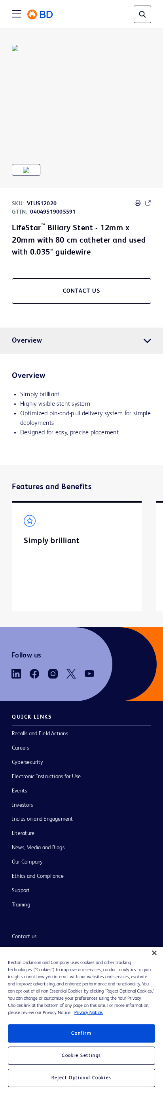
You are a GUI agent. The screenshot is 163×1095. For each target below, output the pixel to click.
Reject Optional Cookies (81, 1078)
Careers (20, 748)
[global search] (142, 14)
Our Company (27, 862)
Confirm (81, 1033)
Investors (22, 805)
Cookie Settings (81, 1055)
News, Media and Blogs (38, 847)
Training (21, 905)
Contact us (24, 936)
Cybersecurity (27, 762)
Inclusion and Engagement (42, 819)
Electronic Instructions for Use (46, 776)
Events (19, 791)
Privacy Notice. (88, 1012)
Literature (23, 833)
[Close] (154, 952)
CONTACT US (81, 291)
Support (21, 890)
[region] (81, 1021)
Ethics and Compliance (38, 876)
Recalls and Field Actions (40, 733)
